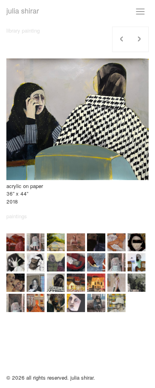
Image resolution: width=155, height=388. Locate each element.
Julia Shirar (22, 10)
